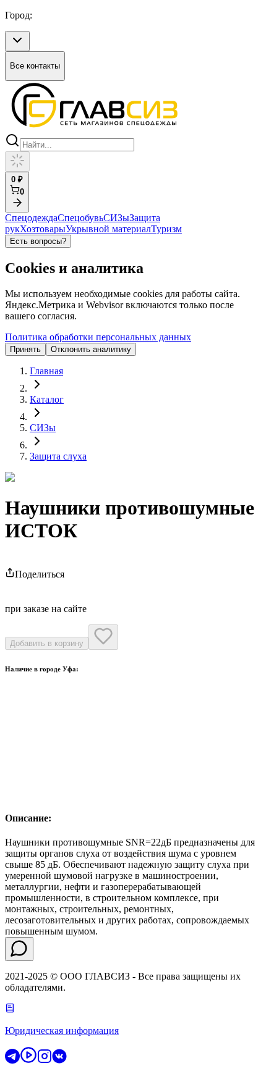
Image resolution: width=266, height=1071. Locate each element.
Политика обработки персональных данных (98, 337)
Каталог (47, 399)
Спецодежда (31, 217)
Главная (46, 371)
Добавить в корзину (47, 643)
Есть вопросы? (38, 241)
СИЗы (116, 217)
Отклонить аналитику (91, 349)
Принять (25, 349)
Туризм (166, 229)
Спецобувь (80, 217)
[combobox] (17, 41)
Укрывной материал (108, 229)
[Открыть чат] (19, 949)
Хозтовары (43, 229)
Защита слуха (58, 456)
